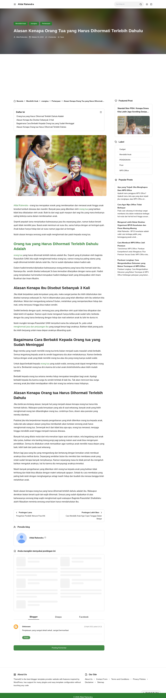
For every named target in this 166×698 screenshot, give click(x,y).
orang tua (83, 209)
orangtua (34, 23)
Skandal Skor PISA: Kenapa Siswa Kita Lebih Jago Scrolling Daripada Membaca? (133, 110)
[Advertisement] (83, 76)
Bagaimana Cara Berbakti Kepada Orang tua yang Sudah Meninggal (45, 123)
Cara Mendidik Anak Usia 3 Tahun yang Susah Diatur (42, 581)
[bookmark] (151, 4)
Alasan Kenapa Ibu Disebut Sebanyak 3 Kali (35, 120)
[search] (141, 4)
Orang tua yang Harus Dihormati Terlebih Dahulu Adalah (40, 116)
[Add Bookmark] (61, 37)
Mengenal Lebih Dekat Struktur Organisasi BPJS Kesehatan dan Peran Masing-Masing (131, 225)
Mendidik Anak (20, 23)
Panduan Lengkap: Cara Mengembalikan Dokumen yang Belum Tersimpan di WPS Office (131, 263)
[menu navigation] (15, 4)
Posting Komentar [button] (59, 648)
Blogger (34, 617)
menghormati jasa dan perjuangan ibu (31, 327)
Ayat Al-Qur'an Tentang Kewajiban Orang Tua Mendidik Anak (43, 603)
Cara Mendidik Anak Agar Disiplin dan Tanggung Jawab (42, 560)
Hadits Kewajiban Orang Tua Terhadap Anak (84, 581)
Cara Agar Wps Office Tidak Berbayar (129, 206)
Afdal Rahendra (26, 4)
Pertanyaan (46, 23)
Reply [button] (26, 637)
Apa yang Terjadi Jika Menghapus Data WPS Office (132, 188)
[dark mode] (147, 4)
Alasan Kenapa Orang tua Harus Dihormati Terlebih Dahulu (41, 127)
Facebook (83, 617)
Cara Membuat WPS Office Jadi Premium (131, 244)
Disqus (58, 617)
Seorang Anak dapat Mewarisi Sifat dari (85, 560)
